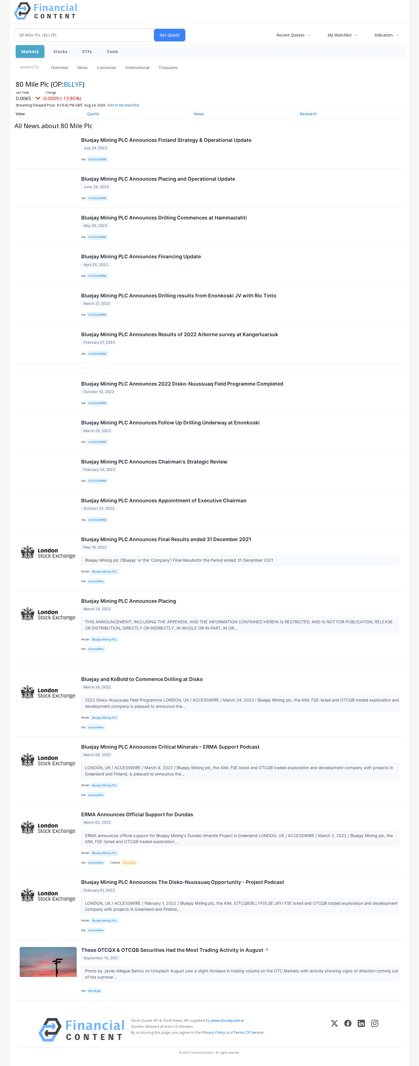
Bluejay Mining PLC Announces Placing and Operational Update (158, 179)
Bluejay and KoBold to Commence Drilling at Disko (142, 679)
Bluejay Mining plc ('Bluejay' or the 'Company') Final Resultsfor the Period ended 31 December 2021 (179, 560)
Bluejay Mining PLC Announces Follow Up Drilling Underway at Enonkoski (170, 423)
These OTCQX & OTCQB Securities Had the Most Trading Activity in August (175, 950)
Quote (93, 113)
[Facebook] (348, 1029)
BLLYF (73, 84)
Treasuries (168, 67)
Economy (129, 862)
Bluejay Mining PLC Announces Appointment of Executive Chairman (164, 500)
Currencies (106, 67)
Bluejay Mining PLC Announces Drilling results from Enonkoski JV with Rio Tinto (178, 296)
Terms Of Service (249, 1032)
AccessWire (96, 581)
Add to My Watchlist (123, 105)
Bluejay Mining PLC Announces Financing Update (141, 256)
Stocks (61, 51)
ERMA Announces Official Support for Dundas (137, 814)
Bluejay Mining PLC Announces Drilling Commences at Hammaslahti (164, 218)
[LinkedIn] (361, 1029)
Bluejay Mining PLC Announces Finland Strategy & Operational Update (166, 140)
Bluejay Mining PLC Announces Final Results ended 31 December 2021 (166, 539)
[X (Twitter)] (334, 1029)
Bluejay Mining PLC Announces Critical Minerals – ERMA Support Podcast (170, 747)
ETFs (87, 51)
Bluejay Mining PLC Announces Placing (128, 601)
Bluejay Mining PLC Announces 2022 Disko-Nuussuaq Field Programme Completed (182, 384)
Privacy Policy (213, 1032)
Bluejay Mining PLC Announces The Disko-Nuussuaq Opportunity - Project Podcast (182, 882)
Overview (59, 67)
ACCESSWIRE (97, 159)
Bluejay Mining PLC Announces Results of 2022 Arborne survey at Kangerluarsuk (179, 334)
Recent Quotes (290, 35)
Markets (30, 51)
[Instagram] (375, 1029)
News (82, 67)
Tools (112, 51)
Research (308, 113)
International (137, 67)
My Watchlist (340, 35)
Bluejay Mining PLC (104, 571)
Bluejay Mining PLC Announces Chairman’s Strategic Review (154, 462)
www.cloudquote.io (227, 1020)
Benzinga (94, 990)
